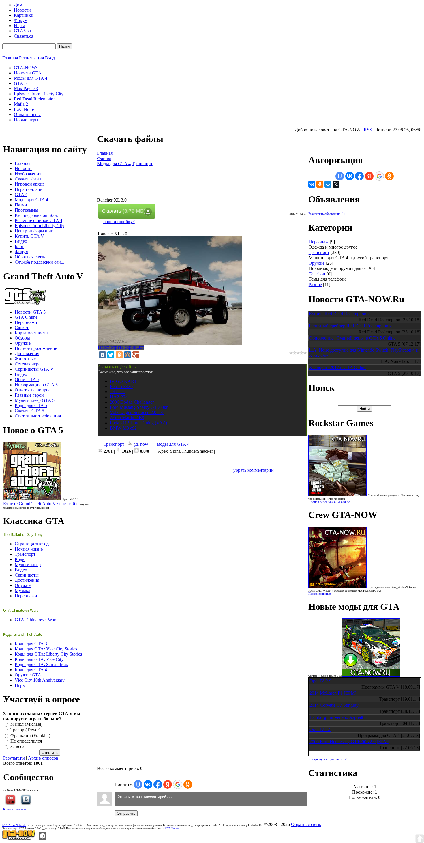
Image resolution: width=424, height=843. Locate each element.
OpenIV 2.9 (320, 680)
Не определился (26, 740)
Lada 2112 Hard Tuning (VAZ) (138, 422)
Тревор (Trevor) (25, 730)
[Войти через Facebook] (157, 784)
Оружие (316, 263)
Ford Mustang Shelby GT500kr (139, 407)
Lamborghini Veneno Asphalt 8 (338, 717)
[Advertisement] (202, 184)
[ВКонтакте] (102, 354)
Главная (10, 57)
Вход (50, 57)
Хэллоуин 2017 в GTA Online (337, 367)
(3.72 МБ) (123, 211)
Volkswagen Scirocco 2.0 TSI (137, 412)
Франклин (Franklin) (30, 735)
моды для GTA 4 (173, 444)
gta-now (140, 444)
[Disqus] (202, 545)
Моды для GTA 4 (114, 163)
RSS (368, 129)
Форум (20, 20)
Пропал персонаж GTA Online (329, 501)
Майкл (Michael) (26, 724)
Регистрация (31, 57)
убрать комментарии (253, 470)
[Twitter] (110, 354)
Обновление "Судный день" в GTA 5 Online (352, 337)
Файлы (104, 158)
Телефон (317, 273)
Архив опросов (43, 758)
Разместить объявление (324, 213)
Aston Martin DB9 (127, 417)
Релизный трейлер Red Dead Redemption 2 (350, 325)
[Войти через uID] (138, 784)
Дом (18, 4)
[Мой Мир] (127, 354)
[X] (336, 184)
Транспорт (142, 163)
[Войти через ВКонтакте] (148, 784)
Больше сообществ (14, 809)
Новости (22, 10)
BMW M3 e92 (123, 428)
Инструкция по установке (326, 759)
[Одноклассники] (119, 354)
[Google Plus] (135, 354)
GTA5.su (22, 30)
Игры (19, 25)
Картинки (23, 15)
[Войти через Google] (177, 784)
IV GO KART (123, 381)
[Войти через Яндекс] (167, 784)
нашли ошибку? (119, 221)
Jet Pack (117, 391)
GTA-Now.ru (172, 828)
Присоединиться (319, 593)
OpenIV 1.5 (320, 729)
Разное (315, 284)
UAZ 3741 (120, 396)
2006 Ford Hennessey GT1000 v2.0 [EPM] (349, 741)
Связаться (23, 35)
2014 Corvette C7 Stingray (334, 705)
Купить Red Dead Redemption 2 (339, 313)
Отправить (126, 813)
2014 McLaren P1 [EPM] (332, 693)
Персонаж (319, 241)
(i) (343, 213)
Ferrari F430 (121, 386)
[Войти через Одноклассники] (187, 784)
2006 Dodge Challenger (132, 402)
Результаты (14, 758)
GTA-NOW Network (14, 825)
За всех (17, 746)
